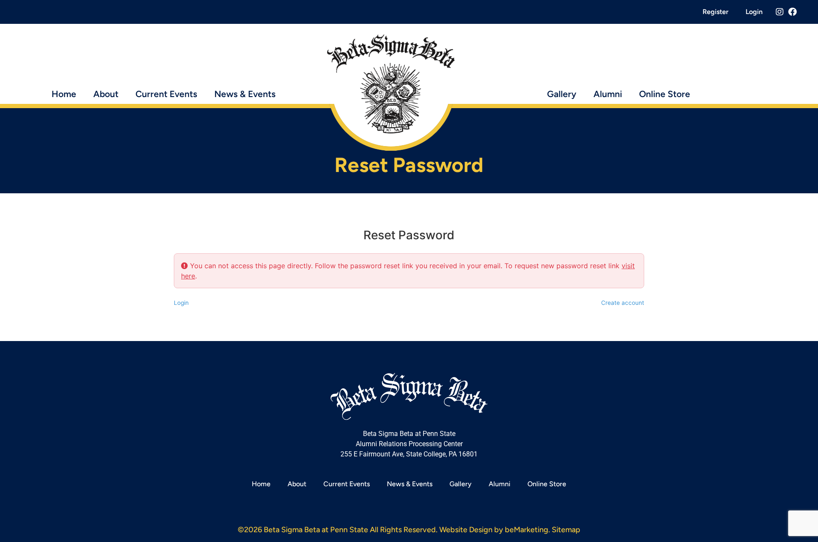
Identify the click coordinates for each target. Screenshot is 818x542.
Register (716, 12)
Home (64, 94)
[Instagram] (779, 12)
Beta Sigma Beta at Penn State (316, 529)
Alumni (607, 94)
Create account (622, 302)
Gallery (561, 94)
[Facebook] (792, 12)
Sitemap (566, 529)
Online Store (664, 94)
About (105, 94)
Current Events (166, 94)
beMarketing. (527, 529)
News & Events (245, 94)
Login (754, 12)
